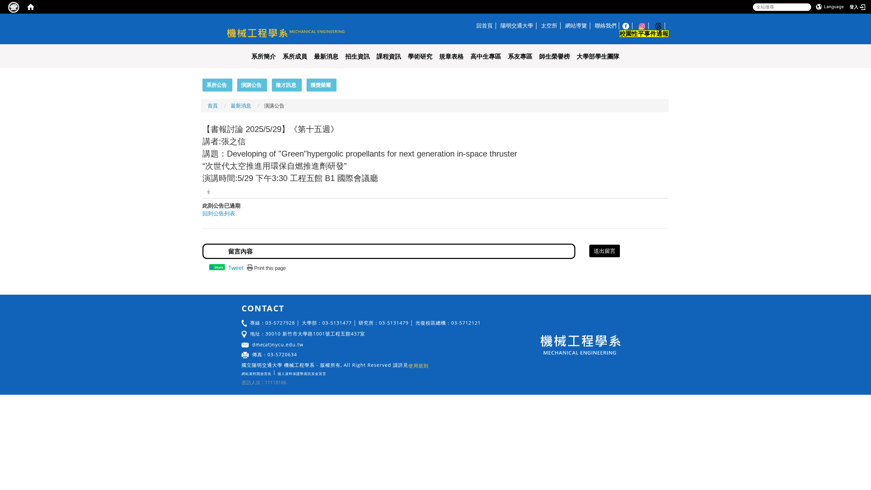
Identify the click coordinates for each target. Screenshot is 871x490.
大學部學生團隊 (598, 56)
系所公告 (217, 84)
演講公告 (251, 84)
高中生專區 (486, 56)
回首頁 (484, 25)
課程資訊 (389, 56)
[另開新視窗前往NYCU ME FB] (629, 25)
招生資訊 (357, 56)
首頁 (213, 105)
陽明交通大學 (516, 25)
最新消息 (326, 56)
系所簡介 (263, 56)
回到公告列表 (218, 213)
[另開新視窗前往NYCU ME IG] (645, 25)
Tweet (236, 268)
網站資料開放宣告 (257, 373)
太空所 (549, 25)
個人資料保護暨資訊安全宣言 (302, 373)
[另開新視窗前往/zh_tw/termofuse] (328, 372)
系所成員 (295, 56)
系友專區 (520, 56)
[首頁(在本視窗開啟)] (30, 7)
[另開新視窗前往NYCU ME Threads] (662, 25)
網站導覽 (576, 25)
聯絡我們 (606, 25)
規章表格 (451, 56)
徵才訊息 (286, 84)
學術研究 (420, 56)
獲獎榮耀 (321, 84)
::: (199, 82)
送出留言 (604, 251)
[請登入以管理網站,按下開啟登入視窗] (13, 7)
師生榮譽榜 (554, 56)
